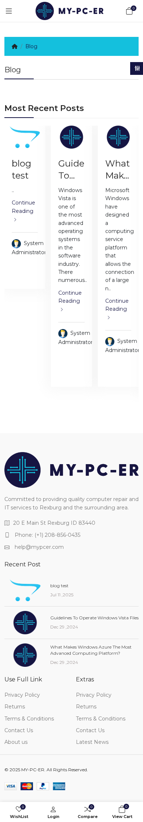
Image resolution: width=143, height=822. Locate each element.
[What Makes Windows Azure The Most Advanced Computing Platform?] (118, 137)
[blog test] (24, 137)
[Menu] (9, 11)
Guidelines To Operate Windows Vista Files (94, 617)
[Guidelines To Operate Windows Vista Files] (71, 137)
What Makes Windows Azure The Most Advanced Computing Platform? (91, 650)
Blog (31, 46)
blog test (59, 585)
